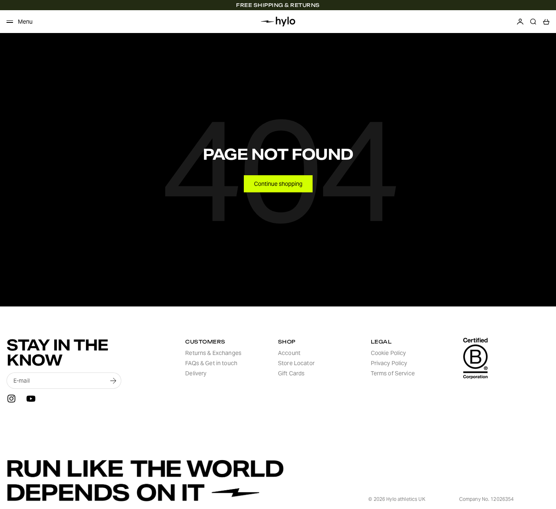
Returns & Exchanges (213, 353)
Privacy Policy (389, 363)
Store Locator (296, 363)
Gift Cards (291, 373)
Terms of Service (393, 373)
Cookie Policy (388, 353)
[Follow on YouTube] (31, 398)
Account (289, 353)
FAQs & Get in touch (211, 363)
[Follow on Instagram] (11, 398)
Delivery (195, 373)
